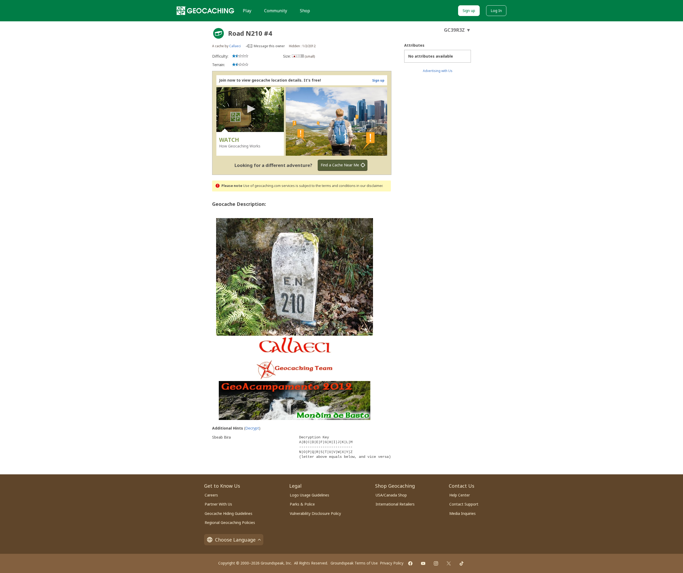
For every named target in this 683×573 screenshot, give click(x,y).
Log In (496, 10)
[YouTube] (423, 563)
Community (275, 11)
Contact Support (463, 504)
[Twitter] (449, 563)
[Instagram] (436, 563)
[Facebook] (410, 563)
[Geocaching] (205, 10)
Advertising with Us (437, 71)
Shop (305, 11)
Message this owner (269, 46)
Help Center (459, 495)
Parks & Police (302, 504)
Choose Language (235, 539)
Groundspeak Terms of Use (354, 563)
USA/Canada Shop (391, 495)
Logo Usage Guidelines (309, 495)
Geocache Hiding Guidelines (228, 513)
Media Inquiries (462, 513)
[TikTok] (461, 563)
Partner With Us (218, 504)
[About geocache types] (218, 33)
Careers (211, 495)
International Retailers (395, 504)
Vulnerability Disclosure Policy (315, 513)
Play (247, 11)
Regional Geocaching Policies (230, 522)
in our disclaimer (369, 185)
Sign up (469, 10)
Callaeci (235, 46)
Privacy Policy (391, 563)
